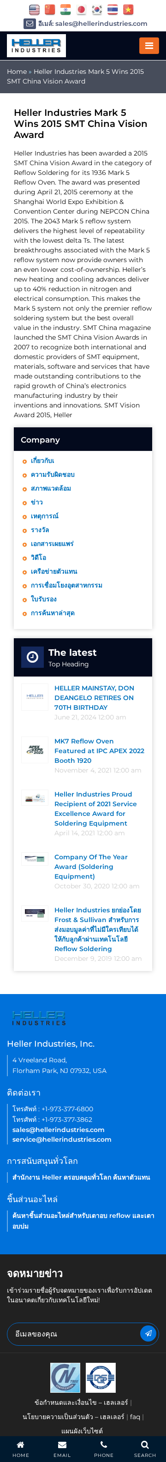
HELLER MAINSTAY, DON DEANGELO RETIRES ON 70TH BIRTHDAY (94, 698)
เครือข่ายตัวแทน (54, 571)
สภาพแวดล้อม (51, 488)
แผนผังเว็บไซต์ (82, 1431)
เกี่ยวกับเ (42, 460)
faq (135, 1417)
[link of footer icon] (65, 1377)
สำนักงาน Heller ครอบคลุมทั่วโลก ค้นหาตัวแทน (81, 1177)
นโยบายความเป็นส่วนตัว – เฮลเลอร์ (74, 1417)
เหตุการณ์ (45, 516)
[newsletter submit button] (148, 1333)
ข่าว (37, 502)
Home (17, 71)
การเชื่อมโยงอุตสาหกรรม (66, 585)
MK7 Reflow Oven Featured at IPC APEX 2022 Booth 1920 (99, 751)
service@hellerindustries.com (62, 1139)
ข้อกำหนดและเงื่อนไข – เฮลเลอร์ (81, 1402)
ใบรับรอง (44, 599)
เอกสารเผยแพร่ (52, 543)
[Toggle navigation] (149, 45)
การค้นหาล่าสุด (53, 613)
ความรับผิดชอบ (53, 474)
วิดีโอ (38, 557)
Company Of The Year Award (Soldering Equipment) (91, 867)
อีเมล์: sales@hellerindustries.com (93, 23)
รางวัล (40, 530)
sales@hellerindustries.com (58, 1130)
